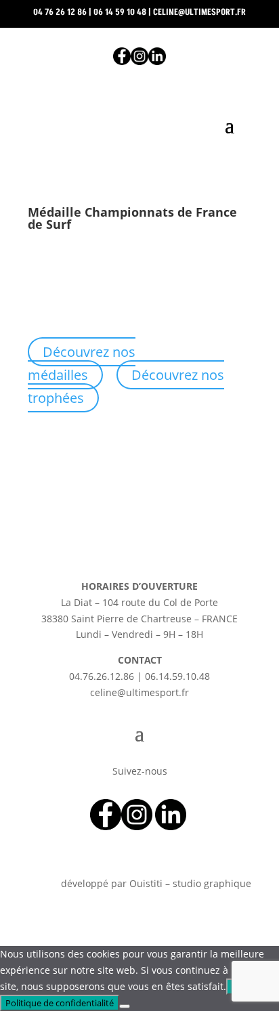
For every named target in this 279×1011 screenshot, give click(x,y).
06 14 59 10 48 (119, 12)
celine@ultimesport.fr (199, 12)
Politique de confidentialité (59, 1003)
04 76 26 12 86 (60, 12)
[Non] (124, 1006)
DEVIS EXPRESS (139, 168)
